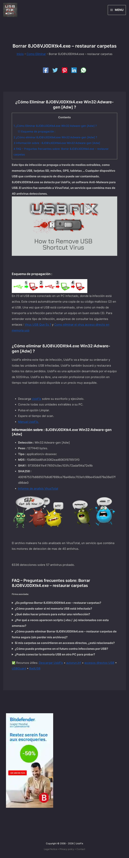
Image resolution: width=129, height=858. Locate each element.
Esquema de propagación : (37, 131)
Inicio (20, 54)
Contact (80, 849)
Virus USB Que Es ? (38, 324)
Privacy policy (66, 849)
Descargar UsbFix (51, 662)
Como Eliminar (36, 54)
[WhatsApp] (83, 70)
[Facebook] (45, 70)
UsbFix (36, 398)
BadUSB (34, 668)
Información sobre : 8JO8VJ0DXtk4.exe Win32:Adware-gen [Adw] (57, 143)
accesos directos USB (99, 662)
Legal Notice (50, 849)
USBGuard (19, 668)
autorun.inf (73, 662)
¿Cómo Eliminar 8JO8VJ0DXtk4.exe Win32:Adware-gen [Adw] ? (55, 125)
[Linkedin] (74, 70)
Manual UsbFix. (28, 421)
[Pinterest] (64, 70)
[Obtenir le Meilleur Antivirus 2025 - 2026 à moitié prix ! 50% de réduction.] (29, 760)
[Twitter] (55, 70)
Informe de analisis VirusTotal (38, 488)
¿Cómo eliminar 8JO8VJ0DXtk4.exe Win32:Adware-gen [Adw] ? (55, 137)
